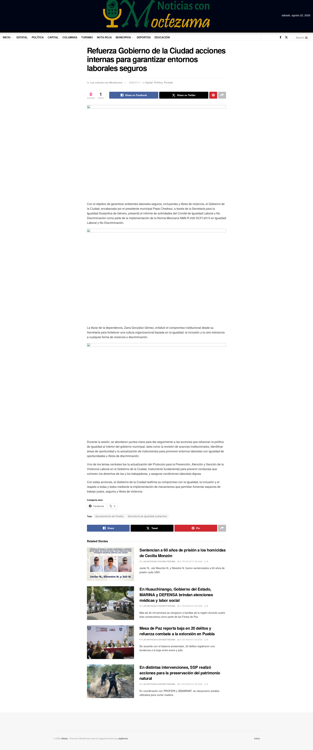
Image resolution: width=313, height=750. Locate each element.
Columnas (69, 37)
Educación (162, 37)
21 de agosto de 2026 (190, 561)
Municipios (123, 37)
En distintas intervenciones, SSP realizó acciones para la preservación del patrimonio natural (179, 672)
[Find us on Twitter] (286, 37)
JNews (64, 738)
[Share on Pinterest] (213, 95)
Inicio (7, 37)
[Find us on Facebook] (280, 37)
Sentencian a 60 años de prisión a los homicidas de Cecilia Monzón (182, 552)
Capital (53, 37)
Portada (168, 82)
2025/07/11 (135, 82)
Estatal (22, 37)
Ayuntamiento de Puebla (109, 516)
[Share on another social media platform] (222, 95)
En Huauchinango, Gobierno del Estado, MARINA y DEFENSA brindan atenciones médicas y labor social (176, 594)
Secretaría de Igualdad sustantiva (147, 516)
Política (38, 37)
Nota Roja (104, 37)
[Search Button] (306, 37)
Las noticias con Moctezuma (106, 82)
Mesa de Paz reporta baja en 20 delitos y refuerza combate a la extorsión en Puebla (177, 631)
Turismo (87, 37)
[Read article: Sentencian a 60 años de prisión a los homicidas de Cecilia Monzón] (110, 564)
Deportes (144, 37)
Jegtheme (123, 738)
